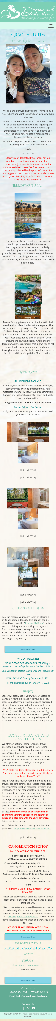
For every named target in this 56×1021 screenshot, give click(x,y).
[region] (28, 74)
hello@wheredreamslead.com (31, 996)
